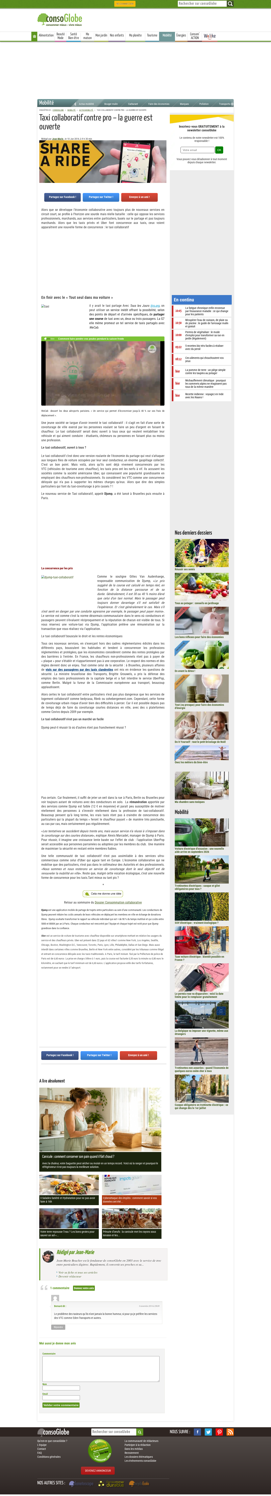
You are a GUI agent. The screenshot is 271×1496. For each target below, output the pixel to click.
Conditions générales (49, 1456)
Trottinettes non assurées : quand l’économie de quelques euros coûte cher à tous (202, 1069)
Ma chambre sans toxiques (190, 801)
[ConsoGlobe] (60, 19)
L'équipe (42, 1444)
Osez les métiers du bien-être (191, 762)
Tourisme (152, 35)
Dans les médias (134, 1448)
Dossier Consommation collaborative (118, 902)
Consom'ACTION (195, 36)
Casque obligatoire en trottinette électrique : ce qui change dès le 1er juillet (201, 1106)
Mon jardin (101, 35)
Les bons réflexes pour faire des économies (199, 637)
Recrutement (132, 1452)
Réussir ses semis (185, 569)
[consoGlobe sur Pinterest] (219, 1432)
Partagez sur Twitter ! (101, 197)
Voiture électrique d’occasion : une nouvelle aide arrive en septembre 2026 (199, 850)
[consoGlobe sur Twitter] (208, 1432)
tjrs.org (155, 306)
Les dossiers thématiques (139, 1456)
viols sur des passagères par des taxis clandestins (79, 670)
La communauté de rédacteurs (141, 1441)
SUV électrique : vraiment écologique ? (196, 922)
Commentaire (49, 1353)
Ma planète (135, 35)
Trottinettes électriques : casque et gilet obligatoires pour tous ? (197, 887)
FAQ (39, 1452)
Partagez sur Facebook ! (62, 197)
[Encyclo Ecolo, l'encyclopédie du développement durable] (140, 1484)
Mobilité (167, 35)
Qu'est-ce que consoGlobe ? (52, 1441)
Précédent (163, 159)
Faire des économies (158, 103)
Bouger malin (111, 103)
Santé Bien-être (73, 36)
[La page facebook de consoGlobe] (197, 1432)
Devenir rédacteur (70, 1276)
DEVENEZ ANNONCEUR (98, 1470)
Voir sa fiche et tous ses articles (78, 1272)
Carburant (133, 103)
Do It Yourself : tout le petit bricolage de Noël (200, 741)
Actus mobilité (86, 103)
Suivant (42, 159)
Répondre (58, 1327)
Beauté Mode (61, 36)
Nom (44, 1384)
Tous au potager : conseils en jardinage (197, 603)
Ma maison (87, 36)
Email (45, 1394)
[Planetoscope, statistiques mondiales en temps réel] (82, 1484)
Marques (184, 103)
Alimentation (46, 35)
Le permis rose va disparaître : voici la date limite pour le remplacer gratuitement (199, 995)
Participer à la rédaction (138, 1444)
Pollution (204, 103)
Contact (41, 1448)
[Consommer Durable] (111, 1484)
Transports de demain (230, 103)
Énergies (181, 35)
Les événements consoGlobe (140, 1460)
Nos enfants (117, 35)
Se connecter (125, 4)
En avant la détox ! (185, 671)
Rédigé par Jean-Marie (75, 1252)
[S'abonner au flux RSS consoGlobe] (230, 1432)
